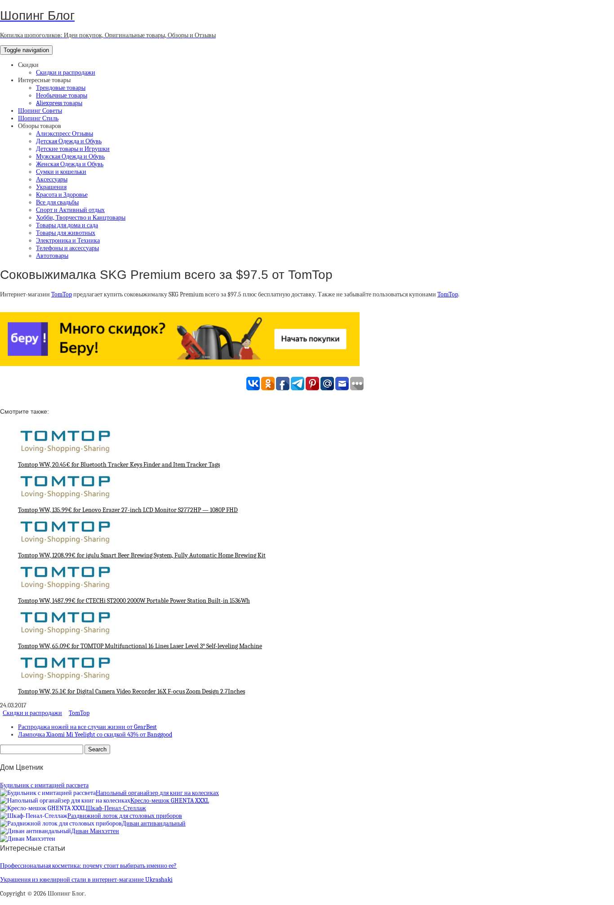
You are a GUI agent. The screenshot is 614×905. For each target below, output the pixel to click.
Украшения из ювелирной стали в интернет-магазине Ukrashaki (86, 879)
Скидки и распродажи (65, 72)
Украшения (51, 187)
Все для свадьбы (57, 202)
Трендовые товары (60, 88)
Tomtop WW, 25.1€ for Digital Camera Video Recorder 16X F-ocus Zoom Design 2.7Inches (131, 691)
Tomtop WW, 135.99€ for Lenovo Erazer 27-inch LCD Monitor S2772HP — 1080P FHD (128, 510)
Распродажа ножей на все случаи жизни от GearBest (87, 727)
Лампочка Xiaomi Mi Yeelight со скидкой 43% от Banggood (95, 734)
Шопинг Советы (40, 111)
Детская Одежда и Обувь (69, 141)
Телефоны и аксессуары (67, 248)
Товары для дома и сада (67, 225)
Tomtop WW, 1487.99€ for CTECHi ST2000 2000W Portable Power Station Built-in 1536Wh (134, 601)
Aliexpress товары (59, 103)
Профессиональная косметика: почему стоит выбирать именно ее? (88, 866)
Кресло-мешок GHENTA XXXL (169, 800)
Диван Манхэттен (95, 831)
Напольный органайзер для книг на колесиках (157, 793)
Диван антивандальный (154, 823)
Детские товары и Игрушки (73, 149)
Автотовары (52, 256)
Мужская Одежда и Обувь (70, 156)
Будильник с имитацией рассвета (44, 785)
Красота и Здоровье (62, 195)
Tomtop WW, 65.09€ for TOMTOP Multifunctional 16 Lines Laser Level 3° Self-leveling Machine (140, 646)
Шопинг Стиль (38, 118)
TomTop (61, 294)
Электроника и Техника (68, 240)
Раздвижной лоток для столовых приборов (124, 816)
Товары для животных (65, 233)
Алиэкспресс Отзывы (64, 133)
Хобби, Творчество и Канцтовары (80, 217)
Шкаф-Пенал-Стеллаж (116, 808)
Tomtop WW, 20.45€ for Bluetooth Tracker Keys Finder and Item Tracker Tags (119, 464)
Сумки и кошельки (61, 172)
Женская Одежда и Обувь (69, 164)
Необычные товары (61, 95)
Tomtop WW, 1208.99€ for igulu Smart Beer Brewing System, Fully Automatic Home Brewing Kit (142, 555)
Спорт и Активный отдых (70, 210)
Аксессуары (51, 179)
